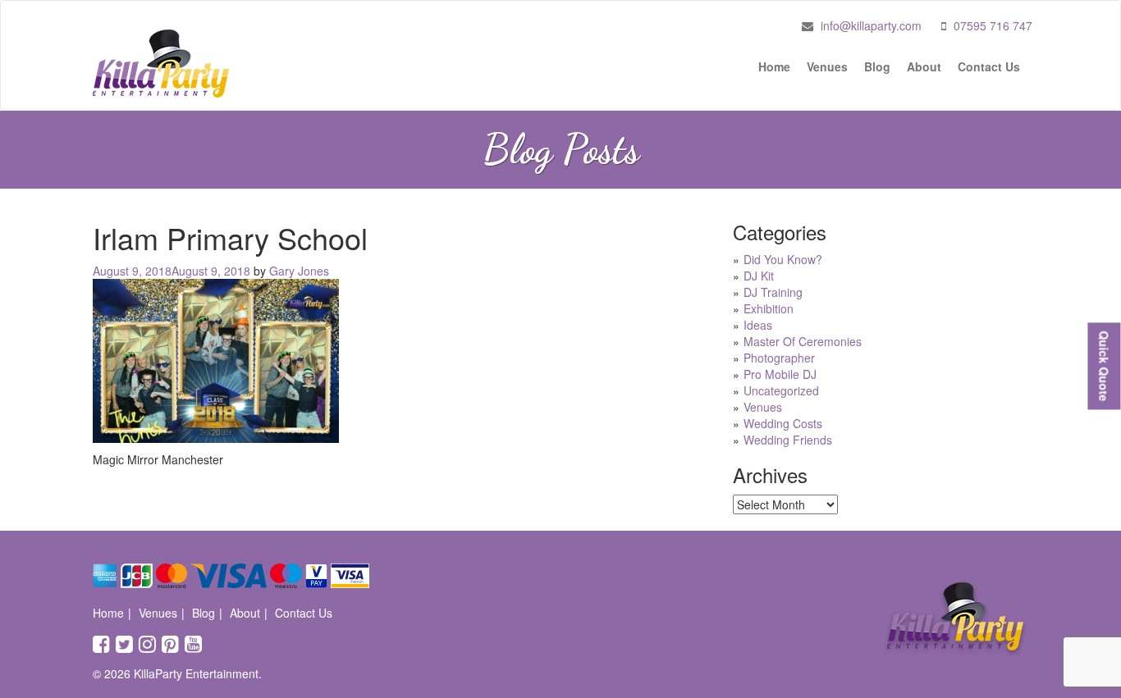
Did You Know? (783, 259)
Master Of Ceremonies (803, 341)
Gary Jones (299, 270)
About (924, 66)
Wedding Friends (788, 439)
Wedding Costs (783, 423)
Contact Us (989, 66)
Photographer (779, 357)
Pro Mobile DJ (780, 374)
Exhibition (769, 308)
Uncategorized (781, 390)
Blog (877, 66)
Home (774, 66)
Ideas (758, 325)
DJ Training (773, 292)
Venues (827, 66)
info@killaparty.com (871, 25)
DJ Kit (759, 275)
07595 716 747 (993, 25)
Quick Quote (1104, 366)
